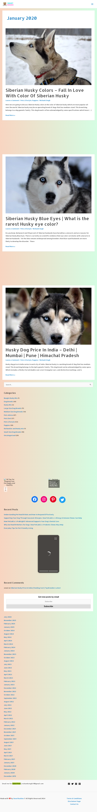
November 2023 (10, 654)
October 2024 (9, 630)
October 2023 (9, 658)
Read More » (10, 115)
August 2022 (9, 702)
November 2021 (10, 732)
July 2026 (7, 617)
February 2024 (9, 647)
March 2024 (8, 644)
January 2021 (9, 763)
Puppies (35, 100)
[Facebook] (69, 784)
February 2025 (9, 624)
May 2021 (7, 749)
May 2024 (7, 637)
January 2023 (9, 685)
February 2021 (9, 759)
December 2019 (10, 776)
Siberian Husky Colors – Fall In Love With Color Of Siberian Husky (45, 92)
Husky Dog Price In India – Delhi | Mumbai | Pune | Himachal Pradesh (42, 352)
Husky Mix (8, 405)
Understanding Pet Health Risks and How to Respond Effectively (29, 514)
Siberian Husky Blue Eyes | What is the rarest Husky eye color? (47, 221)
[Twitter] (72, 784)
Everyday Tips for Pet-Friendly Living (18, 528)
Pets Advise (8, 415)
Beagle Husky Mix (10, 398)
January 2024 (9, 651)
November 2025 (10, 620)
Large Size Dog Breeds (12, 408)
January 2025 (9, 627)
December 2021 (10, 729)
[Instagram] (76, 784)
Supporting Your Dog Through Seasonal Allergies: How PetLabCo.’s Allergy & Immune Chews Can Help (43, 518)
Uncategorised (9, 435)
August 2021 (8, 742)
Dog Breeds (8, 401)
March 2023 (8, 678)
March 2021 (8, 756)
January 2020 (9, 773)
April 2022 (8, 715)
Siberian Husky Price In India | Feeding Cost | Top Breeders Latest (36, 588)
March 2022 (8, 718)
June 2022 (8, 708)
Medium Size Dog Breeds (13, 412)
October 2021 (9, 735)
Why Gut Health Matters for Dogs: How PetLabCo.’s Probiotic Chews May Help (33, 525)
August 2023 (9, 661)
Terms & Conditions (74, 798)
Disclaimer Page (74, 801)
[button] (5, 488)
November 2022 (10, 691)
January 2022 (9, 725)
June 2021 (8, 746)
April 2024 (8, 641)
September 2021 (10, 739)
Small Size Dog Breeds (12, 432)
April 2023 (8, 674)
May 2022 (7, 712)
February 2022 (9, 722)
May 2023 (7, 671)
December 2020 (10, 766)
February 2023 (9, 681)
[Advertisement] (48, 136)
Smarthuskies (18, 798)
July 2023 (7, 664)
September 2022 (10, 698)
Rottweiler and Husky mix (14, 428)
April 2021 (8, 752)
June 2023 (8, 668)
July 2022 (7, 705)
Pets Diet (7, 418)
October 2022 (9, 695)
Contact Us (74, 804)
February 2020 (9, 769)
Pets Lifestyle (26, 100)
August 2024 (9, 634)
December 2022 (10, 688)
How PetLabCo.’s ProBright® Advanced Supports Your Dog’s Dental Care (31, 521)
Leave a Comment (12, 100)
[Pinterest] (80, 784)
